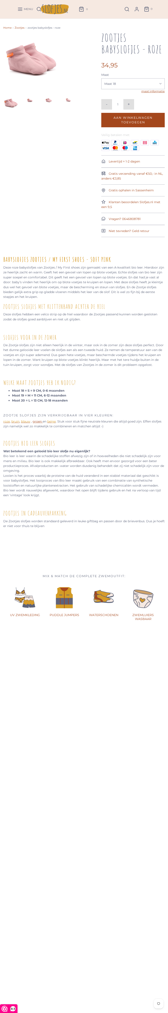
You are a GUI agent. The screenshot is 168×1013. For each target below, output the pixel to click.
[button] (10, 103)
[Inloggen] (136, 9)
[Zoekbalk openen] (127, 9)
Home (7, 27)
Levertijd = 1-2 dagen (124, 161)
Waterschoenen (103, 615)
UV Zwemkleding (25, 615)
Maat (105, 75)
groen (38, 421)
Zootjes (19, 27)
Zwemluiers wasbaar (143, 617)
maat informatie (153, 91)
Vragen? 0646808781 (124, 219)
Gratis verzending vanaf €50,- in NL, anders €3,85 (132, 176)
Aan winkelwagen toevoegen (133, 120)
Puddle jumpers (64, 615)
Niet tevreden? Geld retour (128, 231)
